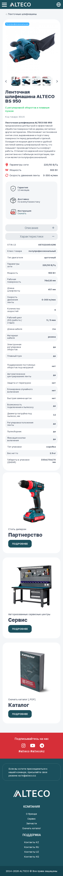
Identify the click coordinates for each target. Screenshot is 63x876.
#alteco (24, 751)
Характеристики (31, 236)
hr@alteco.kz (28, 775)
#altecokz (37, 751)
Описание (31, 228)
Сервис (31, 818)
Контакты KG (31, 856)
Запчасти (31, 823)
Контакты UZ (31, 851)
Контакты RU (31, 847)
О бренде (31, 813)
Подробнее (20, 543)
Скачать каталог (31, 828)
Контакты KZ (31, 842)
